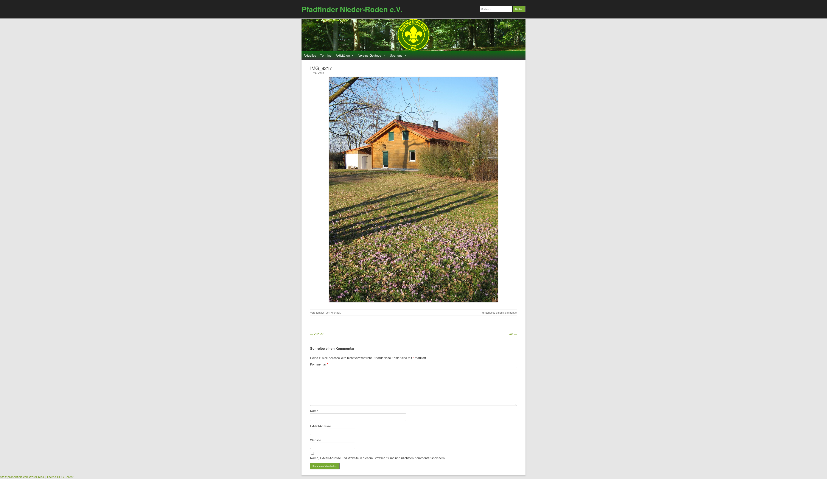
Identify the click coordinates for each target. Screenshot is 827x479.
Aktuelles (310, 55)
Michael (335, 312)
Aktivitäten (343, 55)
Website (315, 440)
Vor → (512, 334)
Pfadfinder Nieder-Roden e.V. (352, 9)
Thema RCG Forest (60, 477)
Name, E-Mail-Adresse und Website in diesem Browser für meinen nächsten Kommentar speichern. (378, 458)
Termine (325, 55)
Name (314, 411)
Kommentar (319, 364)
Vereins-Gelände (369, 55)
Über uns (396, 55)
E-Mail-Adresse (320, 426)
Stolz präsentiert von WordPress (22, 477)
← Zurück (316, 334)
